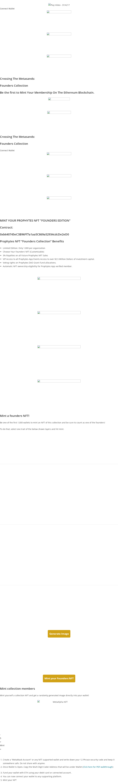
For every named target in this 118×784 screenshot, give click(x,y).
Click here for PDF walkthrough (98, 767)
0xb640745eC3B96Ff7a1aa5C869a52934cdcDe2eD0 (34, 234)
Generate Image (59, 633)
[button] (7, 8)
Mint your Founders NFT (59, 678)
